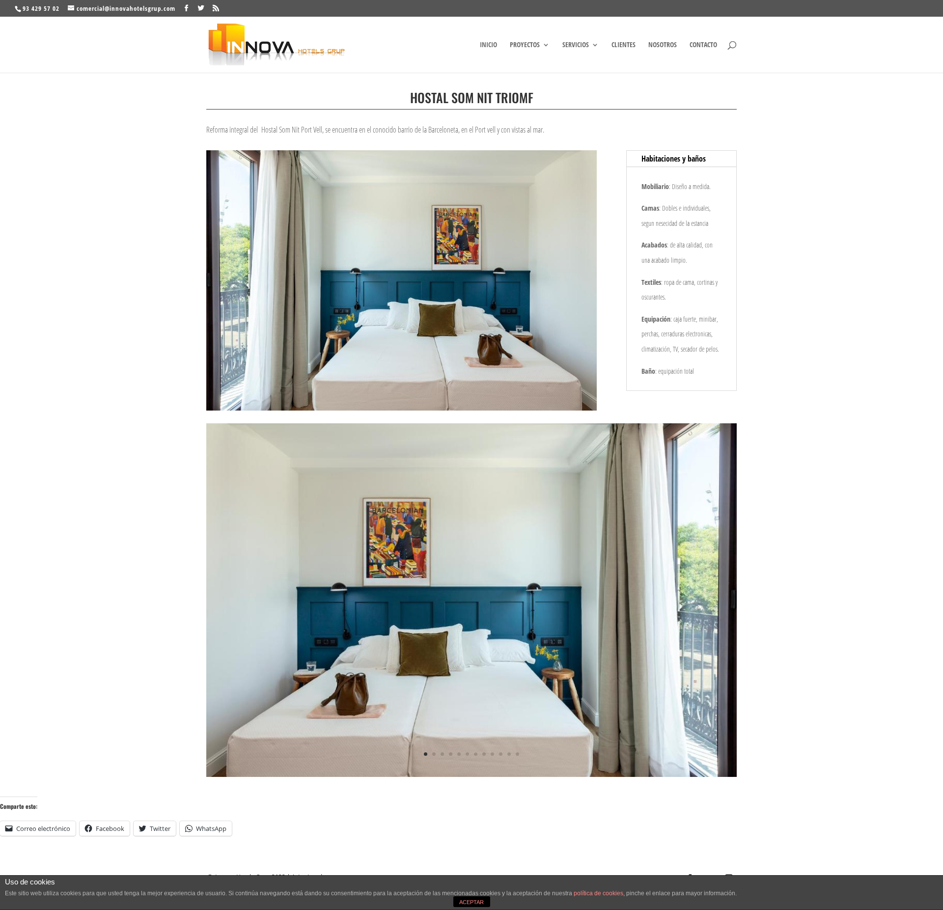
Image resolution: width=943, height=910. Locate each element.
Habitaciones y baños (673, 158)
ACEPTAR (471, 902)
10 (500, 754)
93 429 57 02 (41, 8)
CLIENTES (623, 45)
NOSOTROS (662, 45)
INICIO (488, 45)
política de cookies (598, 893)
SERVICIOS (575, 45)
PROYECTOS (525, 45)
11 (509, 754)
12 (517, 754)
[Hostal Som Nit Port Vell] (471, 773)
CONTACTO (703, 45)
